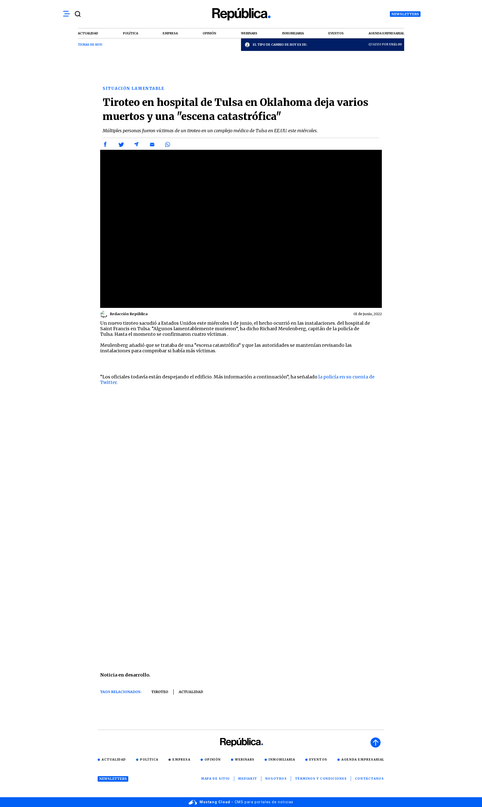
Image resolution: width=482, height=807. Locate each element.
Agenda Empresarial (362, 759)
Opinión (213, 759)
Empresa (181, 759)
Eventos (318, 759)
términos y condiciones (321, 778)
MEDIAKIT (247, 778)
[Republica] (241, 14)
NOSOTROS (276, 778)
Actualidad (191, 692)
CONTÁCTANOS (369, 778)
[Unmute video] (241, 229)
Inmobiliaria (282, 759)
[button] (105, 144)
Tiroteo (159, 692)
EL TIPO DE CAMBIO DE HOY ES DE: (280, 44)
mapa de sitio (215, 778)
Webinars (245, 759)
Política (149, 759)
